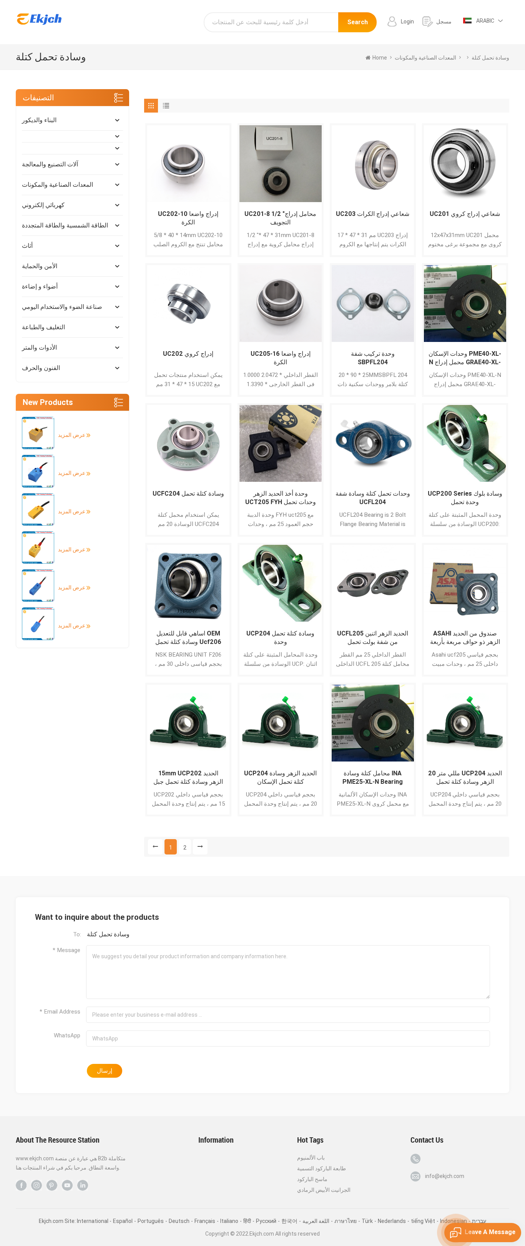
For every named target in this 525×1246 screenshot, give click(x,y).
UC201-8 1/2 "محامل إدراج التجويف (280, 218)
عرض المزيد (72, 435)
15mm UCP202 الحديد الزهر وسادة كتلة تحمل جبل (188, 777)
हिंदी (247, 1221)
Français (204, 1221)
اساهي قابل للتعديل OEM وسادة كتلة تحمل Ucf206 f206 (188, 638)
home (379, 58)
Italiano (229, 1221)
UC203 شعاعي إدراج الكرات (372, 213)
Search (357, 22)
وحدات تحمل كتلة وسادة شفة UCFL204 (373, 498)
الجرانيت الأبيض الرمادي (324, 1190)
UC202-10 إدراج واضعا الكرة (188, 218)
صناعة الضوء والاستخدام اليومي (62, 306)
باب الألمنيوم (311, 1158)
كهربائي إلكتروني (43, 205)
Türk (367, 1221)
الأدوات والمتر (39, 347)
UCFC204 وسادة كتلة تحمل (188, 493)
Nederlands (392, 1221)
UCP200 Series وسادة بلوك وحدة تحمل (465, 498)
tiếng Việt (423, 1221)
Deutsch (179, 1221)
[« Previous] (155, 846)
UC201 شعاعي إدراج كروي (465, 213)
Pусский (266, 1221)
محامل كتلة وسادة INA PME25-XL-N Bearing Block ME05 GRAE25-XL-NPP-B (372, 778)
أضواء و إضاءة (40, 286)
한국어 (289, 1221)
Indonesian (453, 1221)
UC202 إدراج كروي (188, 353)
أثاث (27, 245)
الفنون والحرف (41, 368)
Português (151, 1221)
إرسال (104, 1070)
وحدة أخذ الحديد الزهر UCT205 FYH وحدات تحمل (280, 498)
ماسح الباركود (312, 1179)
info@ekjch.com (444, 1176)
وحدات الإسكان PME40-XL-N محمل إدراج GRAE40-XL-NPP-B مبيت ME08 (465, 358)
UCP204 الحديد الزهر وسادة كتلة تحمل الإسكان (280, 777)
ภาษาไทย (345, 1221)
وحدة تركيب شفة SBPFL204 (373, 358)
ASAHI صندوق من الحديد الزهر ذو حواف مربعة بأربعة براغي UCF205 (465, 638)
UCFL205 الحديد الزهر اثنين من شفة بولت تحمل (372, 637)
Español (123, 1221)
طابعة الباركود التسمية (321, 1168)
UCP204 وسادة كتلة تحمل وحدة (280, 637)
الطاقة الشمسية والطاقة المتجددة (65, 225)
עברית (479, 1221)
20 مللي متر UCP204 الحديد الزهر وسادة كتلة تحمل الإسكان (465, 778)
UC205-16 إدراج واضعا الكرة (281, 358)
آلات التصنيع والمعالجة (50, 164)
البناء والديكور (39, 120)
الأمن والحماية (39, 266)
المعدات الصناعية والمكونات (57, 184)
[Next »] (200, 846)
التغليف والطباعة (43, 327)
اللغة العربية (315, 1221)
